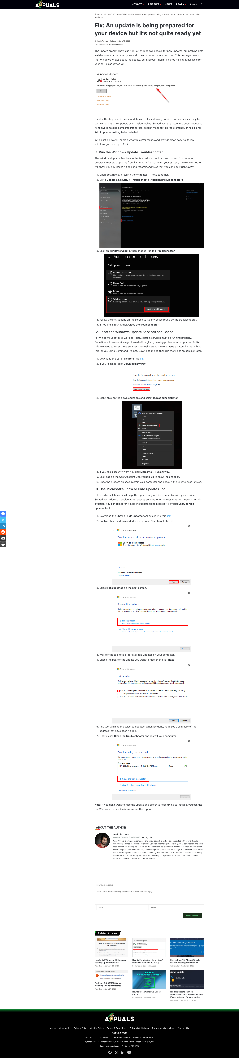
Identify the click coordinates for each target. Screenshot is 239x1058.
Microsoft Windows (112, 14)
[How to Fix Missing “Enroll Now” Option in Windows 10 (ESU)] (149, 947)
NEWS (168, 4)
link (142, 358)
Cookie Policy (97, 1028)
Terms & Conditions (116, 1028)
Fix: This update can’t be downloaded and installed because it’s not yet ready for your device (186, 994)
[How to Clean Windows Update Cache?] (149, 979)
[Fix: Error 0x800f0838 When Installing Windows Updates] (111, 975)
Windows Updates (130, 14)
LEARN (180, 4)
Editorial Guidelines (139, 1028)
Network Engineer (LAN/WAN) (126, 837)
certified (105, 44)
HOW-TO (137, 4)
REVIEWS (153, 4)
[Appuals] (47, 4)
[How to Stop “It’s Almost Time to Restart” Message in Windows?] (187, 947)
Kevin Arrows (101, 41)
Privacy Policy (81, 1028)
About (53, 1028)
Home (99, 14)
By (96, 41)
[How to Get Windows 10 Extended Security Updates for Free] (111, 947)
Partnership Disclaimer (163, 1028)
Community (65, 1028)
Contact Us (183, 1028)
